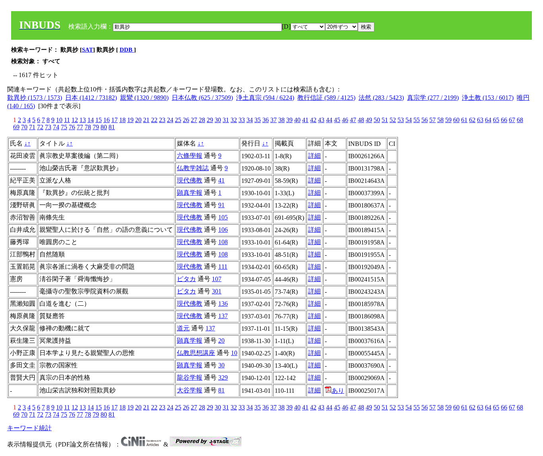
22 (154, 119)
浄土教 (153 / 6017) (488, 97)
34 (249, 119)
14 (90, 119)
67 (512, 119)
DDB (127, 50)
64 (488, 119)
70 (24, 127)
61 (464, 119)
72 (40, 127)
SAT (87, 50)
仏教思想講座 (196, 352)
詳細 (314, 155)
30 (218, 119)
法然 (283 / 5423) (381, 97)
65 (496, 119)
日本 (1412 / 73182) (91, 97)
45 (337, 119)
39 (289, 119)
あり (338, 390)
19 (130, 119)
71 (32, 127)
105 (223, 217)
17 (114, 119)
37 (273, 119)
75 (64, 127)
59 (448, 119)
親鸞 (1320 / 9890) (144, 97)
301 (216, 291)
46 (345, 119)
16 (106, 119)
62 (472, 119)
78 (88, 127)
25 (178, 119)
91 (221, 205)
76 (72, 127)
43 (321, 119)
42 (313, 119)
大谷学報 (189, 390)
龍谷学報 (189, 377)
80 (104, 127)
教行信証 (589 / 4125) (326, 97)
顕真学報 (189, 192)
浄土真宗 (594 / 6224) (265, 97)
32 (234, 119)
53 (401, 119)
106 (223, 229)
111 (222, 266)
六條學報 (189, 155)
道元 (183, 328)
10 (59, 119)
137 (223, 315)
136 (223, 303)
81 (112, 127)
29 (210, 119)
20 (138, 119)
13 (83, 119)
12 (75, 119)
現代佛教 (189, 180)
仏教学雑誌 (193, 168)
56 (424, 119)
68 (520, 119)
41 (305, 119)
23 (162, 119)
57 (432, 119)
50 (377, 119)
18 (122, 119)
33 (242, 119)
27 (194, 119)
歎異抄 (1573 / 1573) (34, 97)
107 (216, 279)
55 (416, 119)
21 (146, 119)
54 (408, 119)
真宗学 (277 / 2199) (433, 97)
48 (361, 119)
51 (385, 119)
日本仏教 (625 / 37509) (202, 97)
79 (96, 127)
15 (98, 119)
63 (480, 119)
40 (297, 119)
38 (281, 119)
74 (56, 127)
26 (186, 119)
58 (440, 119)
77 (80, 127)
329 (223, 377)
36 (265, 119)
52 (393, 119)
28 (202, 119)
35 (257, 119)
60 (456, 119)
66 (504, 119)
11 (67, 119)
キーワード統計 (29, 428)
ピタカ (186, 279)
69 (16, 127)
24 (170, 119)
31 (226, 119)
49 (369, 119)
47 (353, 119)
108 (223, 242)
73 (48, 127)
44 (329, 119)
